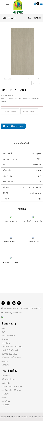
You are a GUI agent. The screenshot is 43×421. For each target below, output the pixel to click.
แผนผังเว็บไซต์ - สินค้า (10, 350)
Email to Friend (30, 112)
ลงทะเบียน (5, 343)
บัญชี (3, 332)
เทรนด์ (4, 397)
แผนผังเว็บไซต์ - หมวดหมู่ (11, 347)
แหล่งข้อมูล (5, 401)
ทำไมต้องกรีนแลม (8, 379)
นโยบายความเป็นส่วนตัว (11, 357)
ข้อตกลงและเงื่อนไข (9, 354)
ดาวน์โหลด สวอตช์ (15, 126)
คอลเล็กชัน (5, 383)
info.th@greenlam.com (13, 312)
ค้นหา (3, 328)
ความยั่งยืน (5, 405)
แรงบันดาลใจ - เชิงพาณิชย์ (11, 386)
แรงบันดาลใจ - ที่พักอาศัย (11, 390)
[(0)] (35, 3)
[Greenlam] (18, 7)
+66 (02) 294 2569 (20, 308)
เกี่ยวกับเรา (5, 376)
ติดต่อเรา (5, 365)
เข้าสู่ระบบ (5, 339)
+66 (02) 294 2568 (34, 308)
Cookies (4, 361)
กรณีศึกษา (5, 394)
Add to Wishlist (10, 112)
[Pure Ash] (33, 83)
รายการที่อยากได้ (8, 336)
